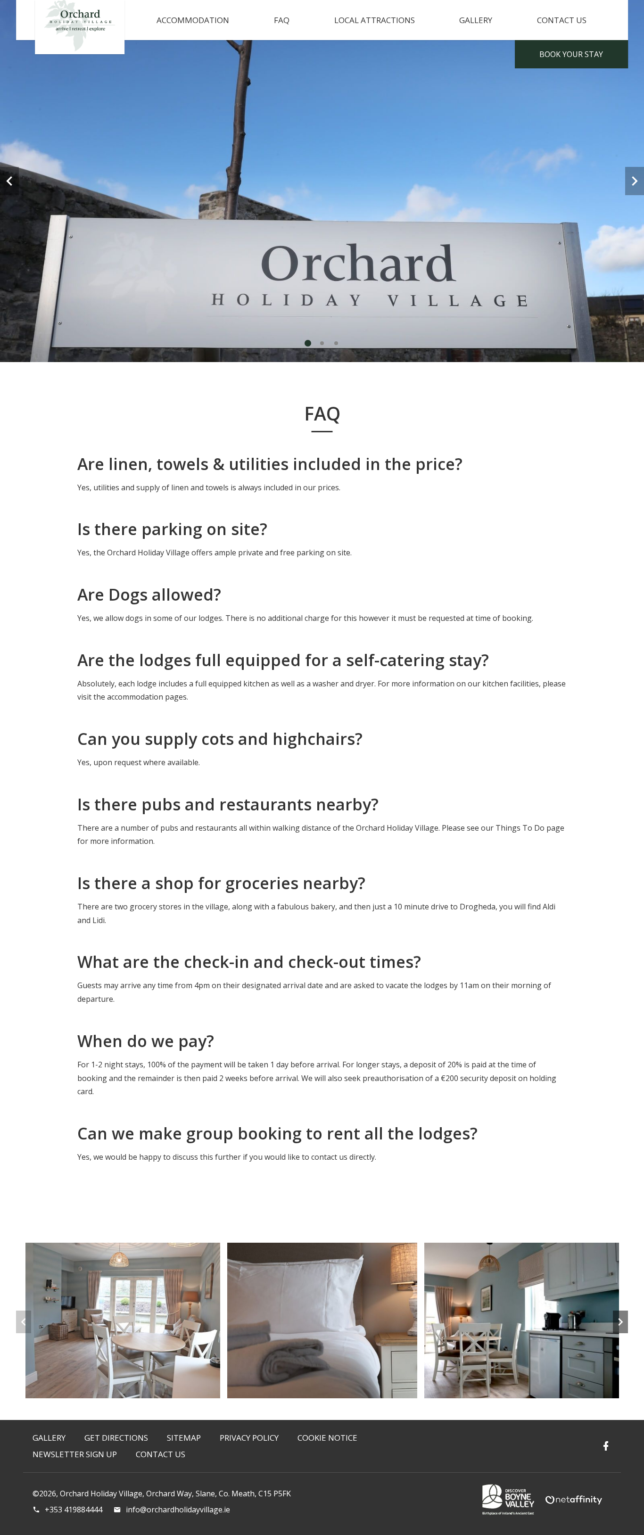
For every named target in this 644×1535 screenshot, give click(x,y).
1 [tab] (308, 343)
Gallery (475, 20)
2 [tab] (322, 343)
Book (571, 54)
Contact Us (561, 20)
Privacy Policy (249, 1437)
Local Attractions (374, 20)
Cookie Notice (327, 1437)
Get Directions (116, 1437)
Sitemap (184, 1437)
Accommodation (193, 20)
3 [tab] (336, 343)
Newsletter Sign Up (75, 1454)
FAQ (281, 20)
